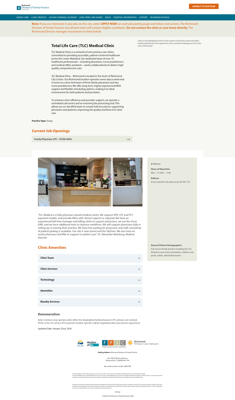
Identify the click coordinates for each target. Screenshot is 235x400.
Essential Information (125, 17)
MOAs (108, 17)
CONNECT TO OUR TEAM (203, 6)
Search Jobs (22, 17)
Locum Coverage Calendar (63, 17)
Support (143, 17)
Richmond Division (159, 17)
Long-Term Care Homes (91, 17)
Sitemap (117, 392)
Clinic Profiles (38, 17)
